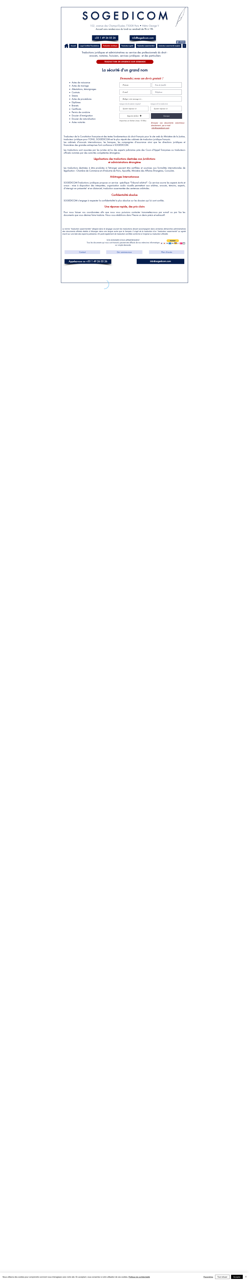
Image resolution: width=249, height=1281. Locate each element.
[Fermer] (245, 1277)
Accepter (237, 1277)
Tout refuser (222, 1277)
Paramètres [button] (208, 1277)
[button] (238, 9)
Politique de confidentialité (139, 1277)
